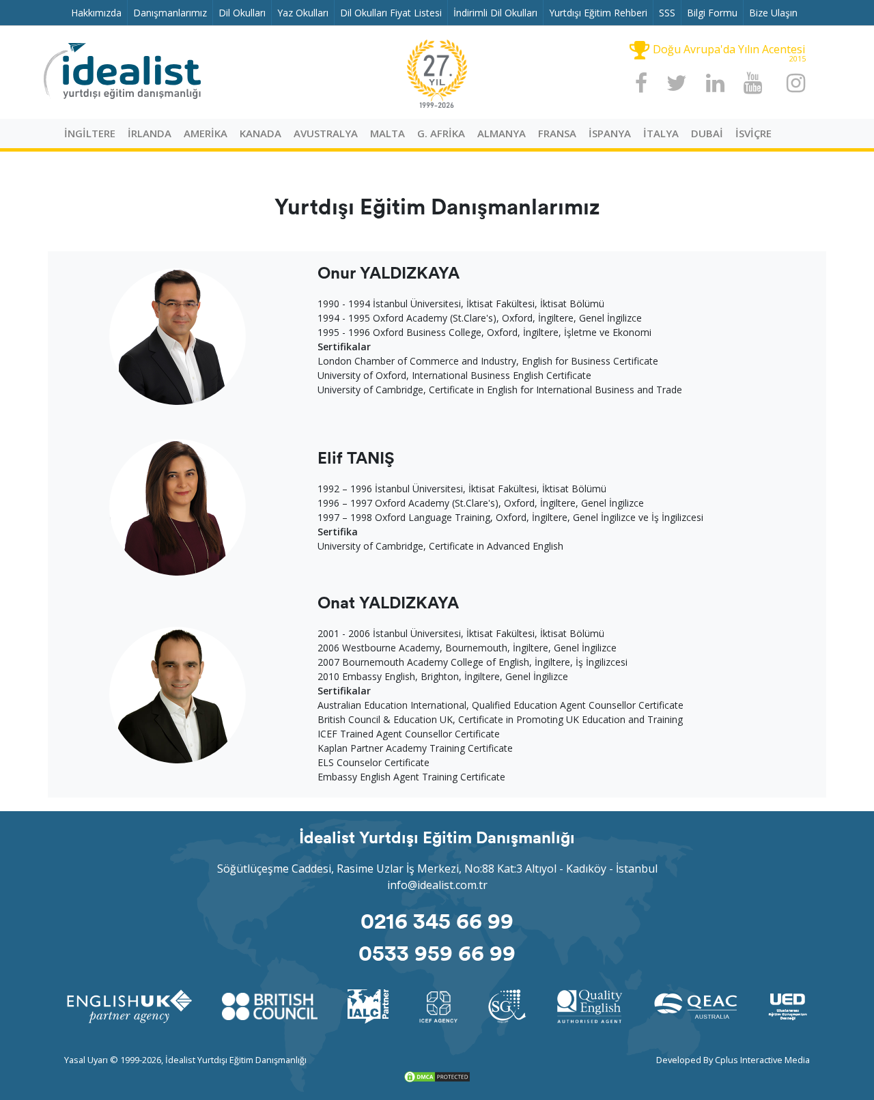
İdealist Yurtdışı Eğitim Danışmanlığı (236, 1060)
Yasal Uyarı (86, 1060)
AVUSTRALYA (326, 133)
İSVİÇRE (753, 133)
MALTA (387, 133)
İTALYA (661, 133)
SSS (670, 12)
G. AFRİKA (441, 133)
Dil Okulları (244, 12)
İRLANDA (149, 133)
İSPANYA (610, 133)
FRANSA (557, 133)
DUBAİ (707, 133)
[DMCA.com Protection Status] (437, 1075)
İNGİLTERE (89, 133)
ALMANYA (501, 133)
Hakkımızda (99, 12)
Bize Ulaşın (776, 12)
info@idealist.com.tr (437, 884)
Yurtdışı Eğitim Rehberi (601, 12)
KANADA (260, 133)
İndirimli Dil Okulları (498, 12)
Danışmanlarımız (172, 12)
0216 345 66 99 (437, 920)
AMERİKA (205, 133)
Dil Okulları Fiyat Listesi (393, 12)
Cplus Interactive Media (762, 1060)
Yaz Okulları (305, 12)
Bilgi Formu (715, 12)
